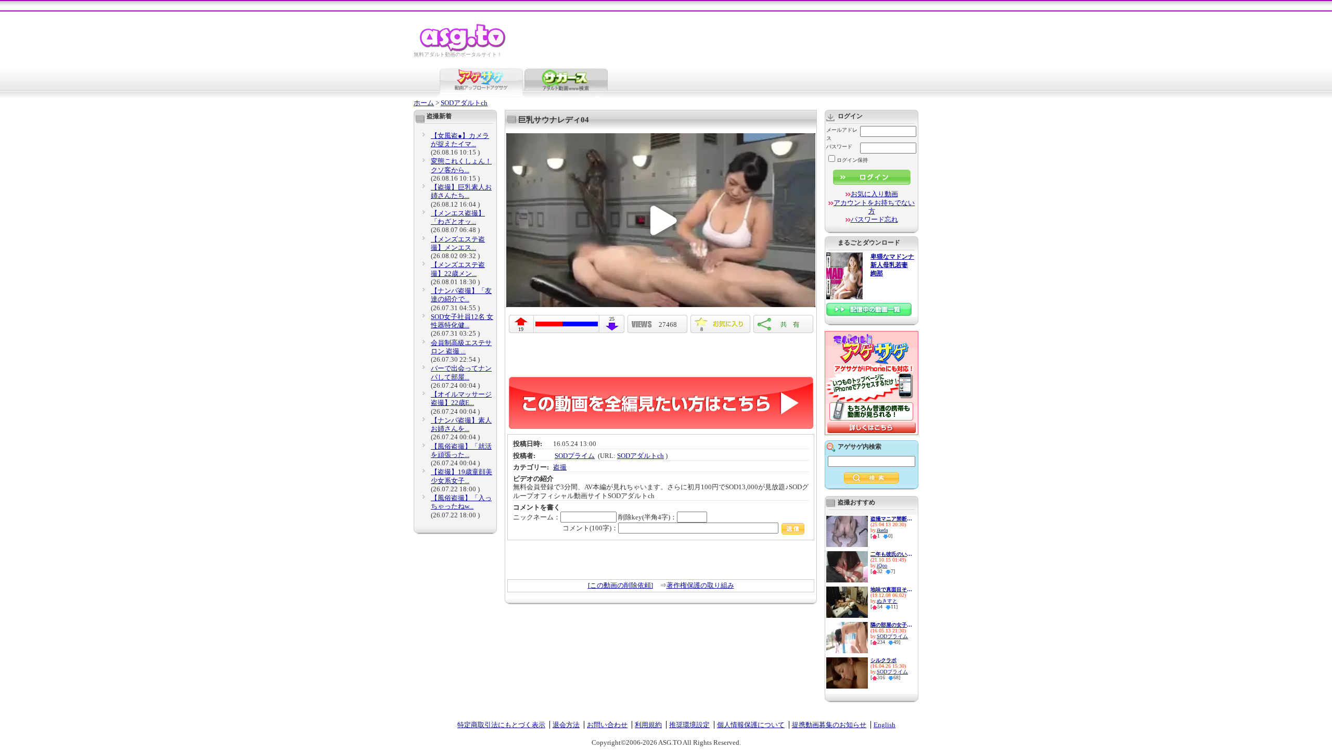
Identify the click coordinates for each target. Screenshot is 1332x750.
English (884, 725)
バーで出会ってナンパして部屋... (461, 372)
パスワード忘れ (874, 219)
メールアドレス (841, 134)
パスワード (839, 146)
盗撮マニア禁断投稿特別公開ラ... (891, 519)
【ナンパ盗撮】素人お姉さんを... (461, 424)
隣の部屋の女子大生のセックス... (891, 625)
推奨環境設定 (689, 725)
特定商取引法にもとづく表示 (501, 725)
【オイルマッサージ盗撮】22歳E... (461, 398)
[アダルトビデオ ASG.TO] (463, 50)
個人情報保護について (751, 725)
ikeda (882, 530)
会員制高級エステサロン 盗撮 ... (461, 347)
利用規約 (648, 725)
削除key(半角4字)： (647, 517)
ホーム (424, 103)
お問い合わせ (607, 725)
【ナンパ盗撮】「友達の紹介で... (461, 295)
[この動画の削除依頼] (620, 585)
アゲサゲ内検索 (859, 446)
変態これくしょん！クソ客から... (461, 165)
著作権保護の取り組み (700, 585)
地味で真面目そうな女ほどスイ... (891, 589)
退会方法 (566, 725)
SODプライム (575, 456)
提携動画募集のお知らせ (829, 725)
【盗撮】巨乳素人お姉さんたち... (461, 191)
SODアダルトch (464, 103)
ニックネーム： (536, 517)
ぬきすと (887, 601)
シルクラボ (883, 660)
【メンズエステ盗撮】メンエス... (458, 243)
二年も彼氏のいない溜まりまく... (891, 554)
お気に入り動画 (874, 194)
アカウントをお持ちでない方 (874, 207)
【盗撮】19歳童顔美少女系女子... (461, 476)
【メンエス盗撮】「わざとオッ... (458, 217)
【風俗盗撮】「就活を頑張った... (461, 450)
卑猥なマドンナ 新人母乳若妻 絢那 (892, 265)
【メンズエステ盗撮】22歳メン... (458, 269)
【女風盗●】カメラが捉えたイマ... (460, 140)
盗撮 (560, 467)
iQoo (882, 565)
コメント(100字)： (590, 528)
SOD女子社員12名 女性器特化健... (462, 321)
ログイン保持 (852, 160)
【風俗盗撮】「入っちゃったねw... (461, 502)
